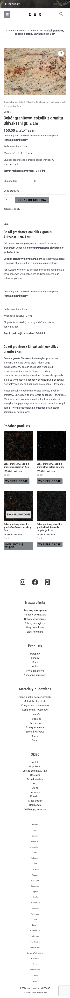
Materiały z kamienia (35, 701)
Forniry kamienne (35, 727)
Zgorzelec (35, 886)
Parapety (35, 653)
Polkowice (35, 914)
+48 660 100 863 (11, 4)
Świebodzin (35, 942)
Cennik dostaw (35, 779)
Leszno (35, 925)
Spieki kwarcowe (35, 731)
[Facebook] (30, 14)
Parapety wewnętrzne (35, 610)
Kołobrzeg (35, 841)
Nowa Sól (35, 959)
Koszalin (35, 836)
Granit (35, 740)
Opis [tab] (6, 224)
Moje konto (35, 766)
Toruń (35, 864)
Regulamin (35, 804)
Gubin (35, 964)
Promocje (35, 792)
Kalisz (35, 830)
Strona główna (10, 102)
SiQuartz (36, 719)
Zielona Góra (35, 931)
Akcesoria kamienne (35, 675)
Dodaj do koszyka (32, 200)
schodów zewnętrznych (40, 379)
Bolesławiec (35, 970)
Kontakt (35, 762)
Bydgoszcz (35, 858)
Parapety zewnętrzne (35, 614)
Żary (35, 981)
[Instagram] (35, 14)
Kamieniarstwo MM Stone (20, 30)
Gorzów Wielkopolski (35, 953)
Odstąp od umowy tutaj (35, 770)
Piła (35, 853)
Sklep (40, 30)
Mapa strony (35, 800)
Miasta (35, 825)
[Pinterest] (39, 14)
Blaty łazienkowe (35, 627)
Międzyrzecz (35, 947)
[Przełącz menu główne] (7, 14)
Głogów (35, 897)
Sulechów (35, 936)
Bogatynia (35, 908)
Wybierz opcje (16, 481)
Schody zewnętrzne (35, 623)
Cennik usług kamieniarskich (35, 697)
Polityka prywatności (35, 809)
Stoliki (35, 666)
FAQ (35, 783)
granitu (58, 269)
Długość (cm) (11, 181)
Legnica (35, 892)
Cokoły (30, 102)
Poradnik (35, 796)
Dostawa (35, 775)
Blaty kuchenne (35, 631)
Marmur (35, 736)
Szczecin (35, 869)
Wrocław (35, 875)
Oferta (35, 787)
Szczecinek (35, 847)
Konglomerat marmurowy (35, 705)
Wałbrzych (35, 880)
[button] (61, 14)
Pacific (36, 714)
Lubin (35, 920)
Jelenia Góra (35, 903)
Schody (22, 102)
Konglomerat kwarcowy (35, 709)
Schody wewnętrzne (35, 619)
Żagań (35, 975)
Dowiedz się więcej (14, 546)
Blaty (35, 662)
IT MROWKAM (40, 992)
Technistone (36, 723)
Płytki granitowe (35, 670)
